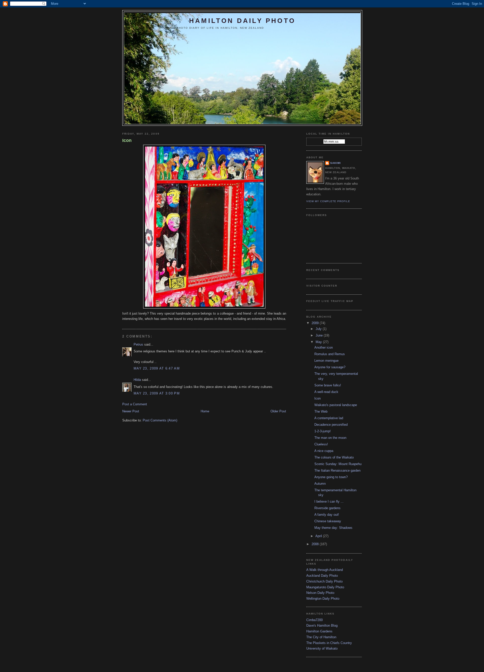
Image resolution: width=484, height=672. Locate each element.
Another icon (323, 347)
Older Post (278, 411)
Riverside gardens (327, 508)
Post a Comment (134, 404)
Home (205, 411)
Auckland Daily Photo (322, 575)
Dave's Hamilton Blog (322, 625)
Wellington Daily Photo (322, 598)
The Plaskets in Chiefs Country (329, 643)
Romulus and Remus (329, 354)
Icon (127, 140)
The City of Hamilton (321, 637)
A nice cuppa (323, 451)
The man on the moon (330, 438)
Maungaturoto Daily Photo (325, 587)
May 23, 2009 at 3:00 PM (157, 393)
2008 (316, 544)
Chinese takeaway (327, 521)
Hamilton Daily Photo (242, 20)
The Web (320, 411)
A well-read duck (326, 392)
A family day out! (326, 514)
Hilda (137, 380)
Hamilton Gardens (319, 631)
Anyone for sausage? (329, 367)
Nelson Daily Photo (320, 593)
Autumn (320, 483)
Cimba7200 (314, 620)
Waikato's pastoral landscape (335, 405)
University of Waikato (322, 648)
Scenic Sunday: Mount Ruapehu (337, 464)
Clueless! (321, 444)
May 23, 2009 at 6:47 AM (157, 368)
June (320, 335)
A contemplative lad (328, 418)
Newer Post (130, 411)
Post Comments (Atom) (160, 420)
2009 (316, 323)
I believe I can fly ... (329, 501)
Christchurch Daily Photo (324, 581)
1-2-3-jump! (322, 431)
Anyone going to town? (331, 477)
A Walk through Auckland (324, 570)
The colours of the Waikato (334, 457)
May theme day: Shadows (333, 528)
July (319, 329)
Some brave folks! (327, 385)
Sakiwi (335, 163)
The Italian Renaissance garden (337, 470)
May (319, 342)
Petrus (138, 344)
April (319, 536)
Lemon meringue (326, 360)
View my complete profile (328, 201)
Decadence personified (331, 424)
